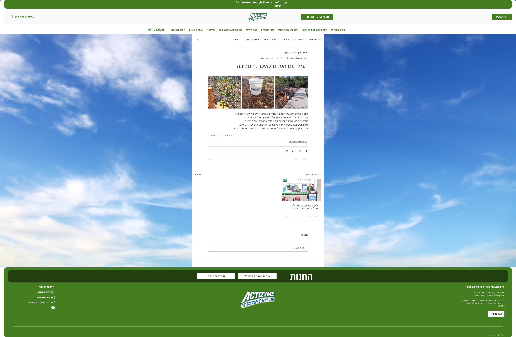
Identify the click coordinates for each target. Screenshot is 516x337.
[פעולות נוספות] (210, 58)
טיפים (236, 39)
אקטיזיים (228, 135)
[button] (6, 16)
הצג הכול (198, 174)
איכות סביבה (215, 135)
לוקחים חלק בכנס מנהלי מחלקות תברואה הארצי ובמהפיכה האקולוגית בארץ (304, 207)
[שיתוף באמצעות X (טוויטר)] (300, 151)
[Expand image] (291, 92)
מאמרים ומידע (252, 39)
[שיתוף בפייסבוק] (306, 151)
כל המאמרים (315, 39)
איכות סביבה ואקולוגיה (292, 39)
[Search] (11, 17)
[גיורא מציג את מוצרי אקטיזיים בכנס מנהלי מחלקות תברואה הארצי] (301, 190)
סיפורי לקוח (270, 39)
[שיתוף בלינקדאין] (293, 151)
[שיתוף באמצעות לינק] (286, 151)
